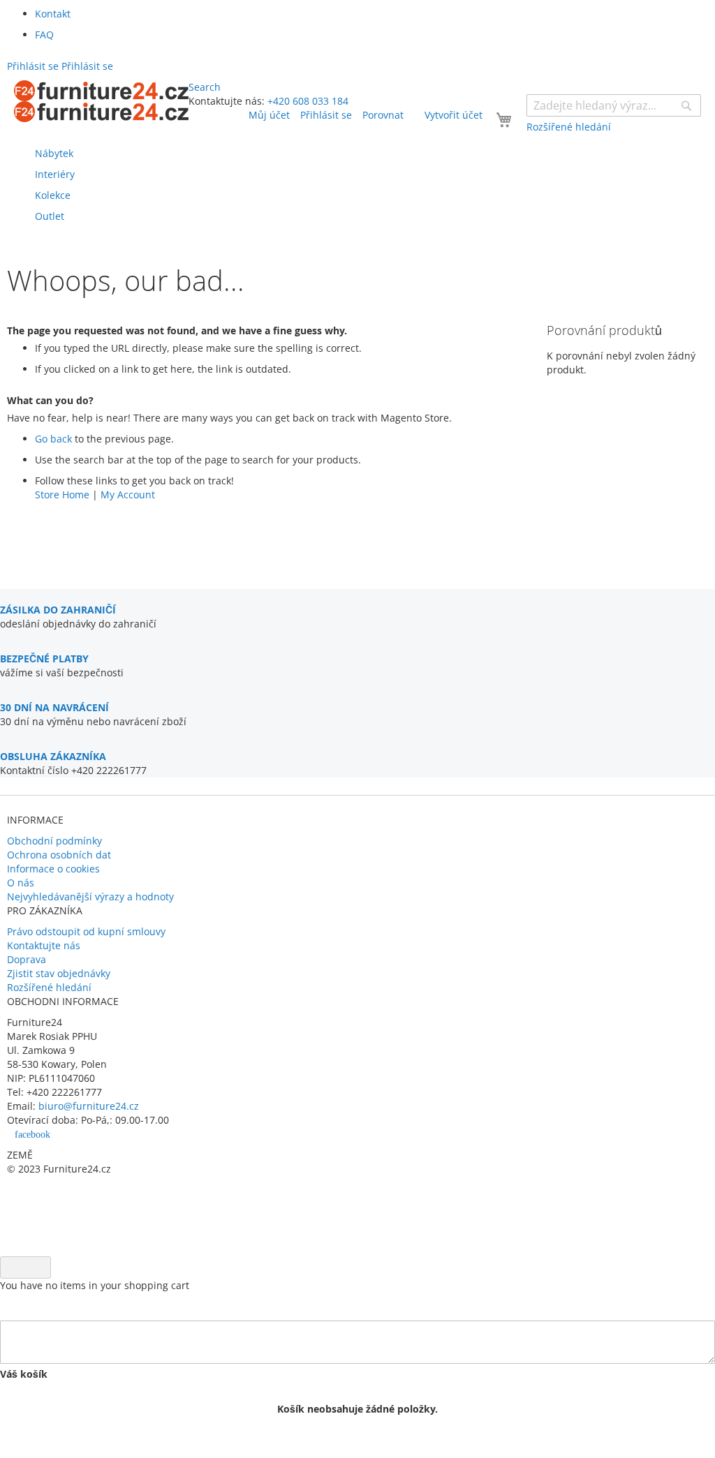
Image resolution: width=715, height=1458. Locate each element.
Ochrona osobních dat (59, 854)
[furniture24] (101, 101)
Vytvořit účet (453, 114)
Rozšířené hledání (49, 987)
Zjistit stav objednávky (58, 973)
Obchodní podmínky (54, 840)
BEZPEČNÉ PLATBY (44, 658)
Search (205, 87)
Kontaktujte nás (43, 945)
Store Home (62, 494)
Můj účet (269, 114)
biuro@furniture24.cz (88, 1106)
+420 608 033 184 (307, 100)
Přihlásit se (326, 114)
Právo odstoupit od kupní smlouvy (86, 931)
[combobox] (613, 105)
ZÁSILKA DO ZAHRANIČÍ (58, 609)
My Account (128, 494)
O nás (20, 882)
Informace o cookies (53, 868)
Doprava (26, 959)
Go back (53, 438)
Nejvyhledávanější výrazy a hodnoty (90, 896)
